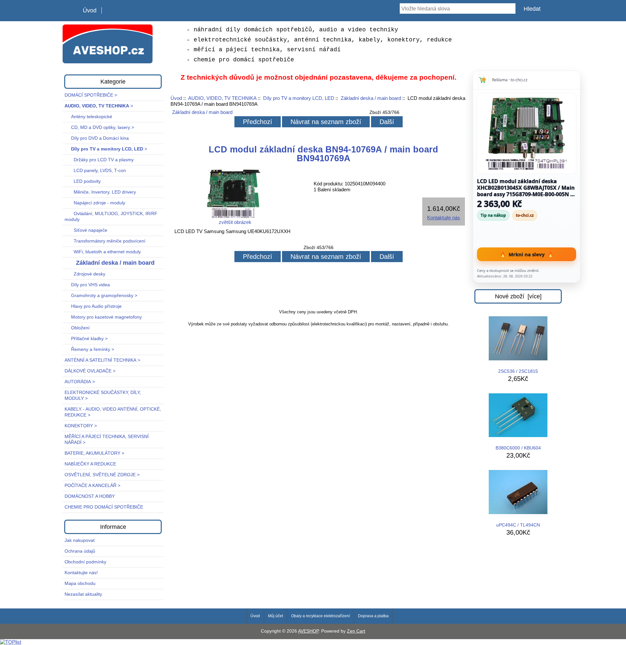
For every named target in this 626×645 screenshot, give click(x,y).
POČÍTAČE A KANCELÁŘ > (92, 485)
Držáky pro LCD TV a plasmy (99, 159)
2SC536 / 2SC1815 (518, 371)
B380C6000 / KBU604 (518, 448)
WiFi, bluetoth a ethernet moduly (103, 251)
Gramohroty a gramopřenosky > (101, 295)
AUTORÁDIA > (80, 381)
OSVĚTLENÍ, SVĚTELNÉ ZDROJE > (102, 474)
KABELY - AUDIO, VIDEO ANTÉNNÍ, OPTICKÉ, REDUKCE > (113, 412)
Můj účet (275, 616)
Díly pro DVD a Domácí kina (97, 138)
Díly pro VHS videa (87, 284)
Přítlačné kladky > (86, 338)
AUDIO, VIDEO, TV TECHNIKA (222, 98)
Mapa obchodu (80, 583)
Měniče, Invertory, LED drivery (100, 192)
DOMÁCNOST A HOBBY (90, 496)
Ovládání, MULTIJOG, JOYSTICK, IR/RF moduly (111, 216)
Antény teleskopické (88, 116)
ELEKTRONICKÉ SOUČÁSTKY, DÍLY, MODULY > (103, 395)
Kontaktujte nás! (81, 572)
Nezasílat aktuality (83, 594)
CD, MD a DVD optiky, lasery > (99, 127)
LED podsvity (83, 181)
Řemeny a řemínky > (89, 349)
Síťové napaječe (86, 230)
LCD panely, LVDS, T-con (95, 170)
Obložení (77, 327)
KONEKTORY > (81, 425)
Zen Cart (356, 631)
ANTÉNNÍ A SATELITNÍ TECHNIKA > (102, 360)
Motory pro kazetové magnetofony (103, 317)
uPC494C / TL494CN (518, 525)
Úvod (90, 10)
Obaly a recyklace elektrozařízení (320, 616)
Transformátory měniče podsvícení (105, 241)
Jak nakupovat (80, 540)
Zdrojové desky (85, 274)
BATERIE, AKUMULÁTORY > (94, 453)
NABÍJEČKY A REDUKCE (90, 464)
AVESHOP (308, 631)
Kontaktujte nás (443, 217)
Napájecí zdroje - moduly (95, 202)
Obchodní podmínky (85, 561)
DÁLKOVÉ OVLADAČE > (90, 371)
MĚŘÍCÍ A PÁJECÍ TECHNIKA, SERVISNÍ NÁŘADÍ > (107, 439)
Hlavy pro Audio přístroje (93, 306)
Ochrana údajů (80, 551)
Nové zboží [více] (518, 296)
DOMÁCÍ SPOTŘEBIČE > (91, 95)
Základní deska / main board (371, 98)
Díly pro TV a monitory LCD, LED (298, 98)
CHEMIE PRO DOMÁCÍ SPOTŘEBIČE (104, 507)
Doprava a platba (373, 616)
